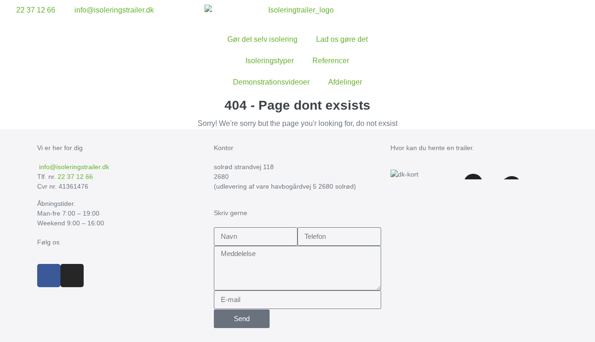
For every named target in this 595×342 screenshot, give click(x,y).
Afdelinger (345, 82)
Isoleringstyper (269, 61)
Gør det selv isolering (262, 39)
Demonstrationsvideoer (271, 82)
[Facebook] (48, 275)
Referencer (330, 61)
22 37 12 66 (75, 176)
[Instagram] (72, 275)
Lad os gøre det (342, 39)
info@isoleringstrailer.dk (73, 167)
